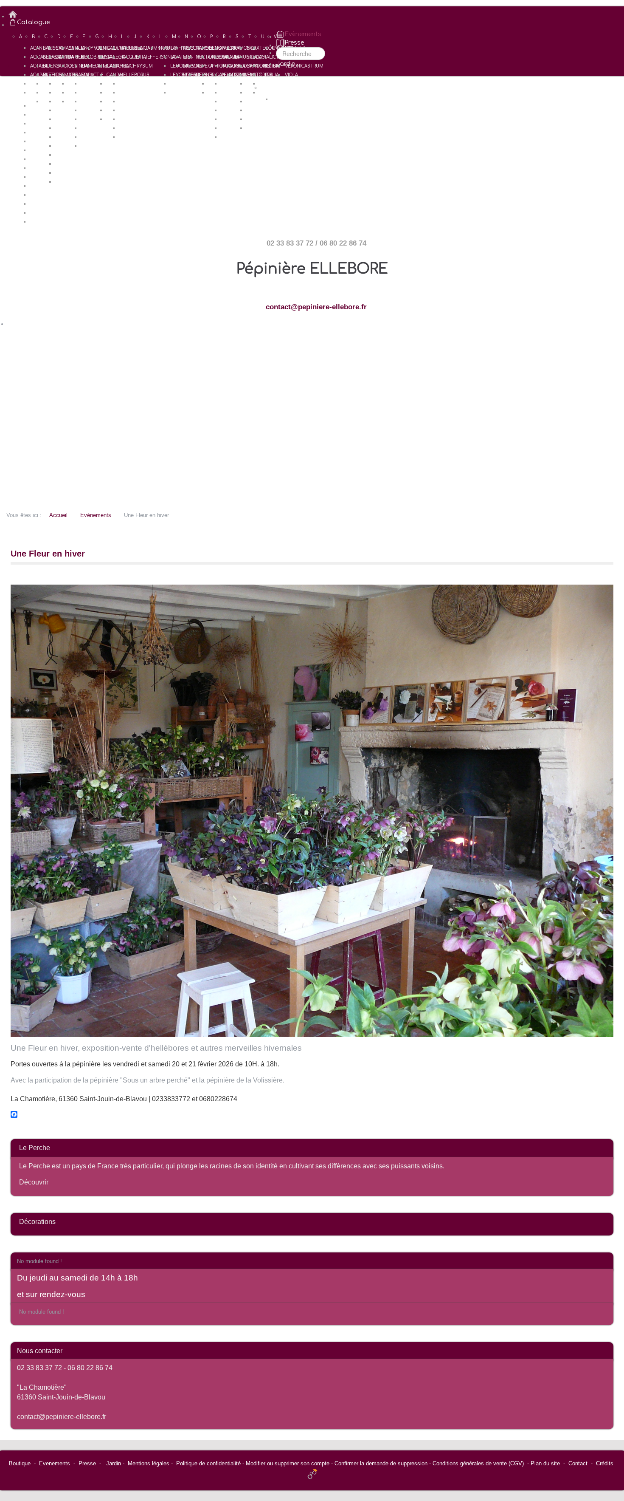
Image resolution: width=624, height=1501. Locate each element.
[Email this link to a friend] (611, 575)
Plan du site (545, 1463)
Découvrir (33, 1182)
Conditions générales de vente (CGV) (478, 1463)
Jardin (113, 1463)
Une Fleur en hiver (48, 553)
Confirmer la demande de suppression (380, 1463)
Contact (577, 1463)
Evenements (54, 1463)
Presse (87, 1463)
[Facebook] (312, 1114)
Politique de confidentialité (208, 1463)
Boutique (20, 1463)
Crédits (604, 1463)
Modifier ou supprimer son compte (287, 1463)
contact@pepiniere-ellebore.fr (316, 307)
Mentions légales (148, 1463)
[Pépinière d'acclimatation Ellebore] (316, 14)
